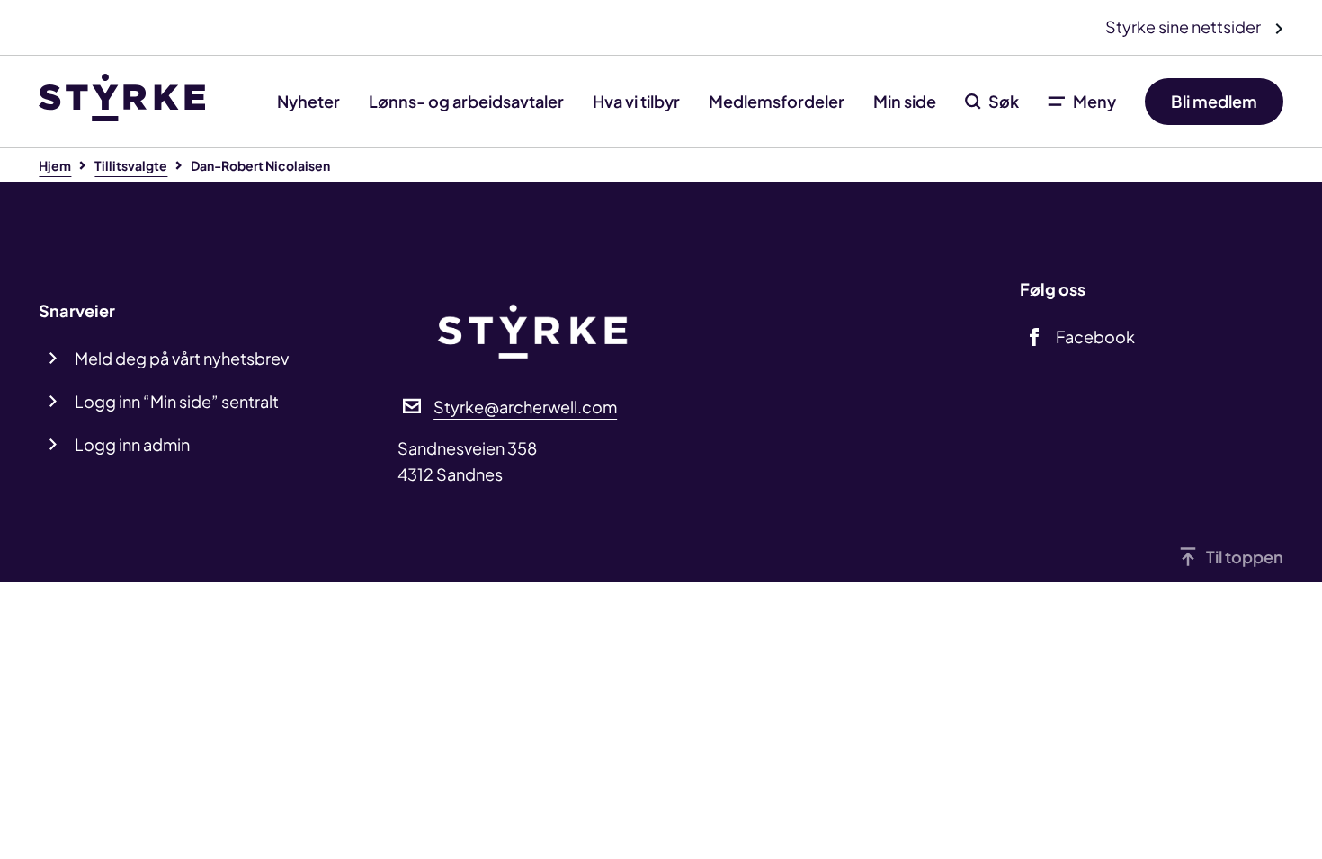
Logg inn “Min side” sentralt (177, 401)
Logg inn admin (132, 444)
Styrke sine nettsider (1184, 26)
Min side (904, 101)
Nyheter (308, 101)
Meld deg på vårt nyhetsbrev (182, 358)
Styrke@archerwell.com (525, 406)
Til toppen (1244, 556)
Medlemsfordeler (776, 101)
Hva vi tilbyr (636, 101)
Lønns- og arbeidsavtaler (466, 101)
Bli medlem (1214, 101)
